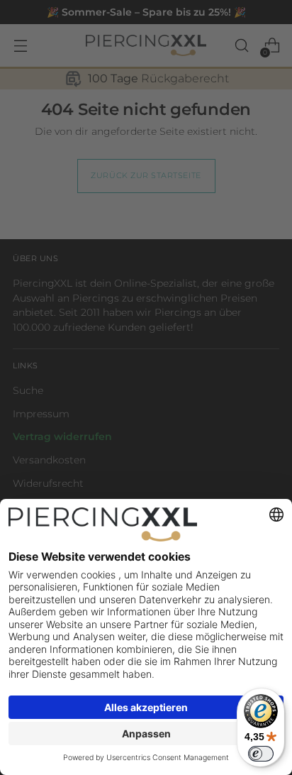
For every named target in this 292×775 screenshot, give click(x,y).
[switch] (261, 754)
